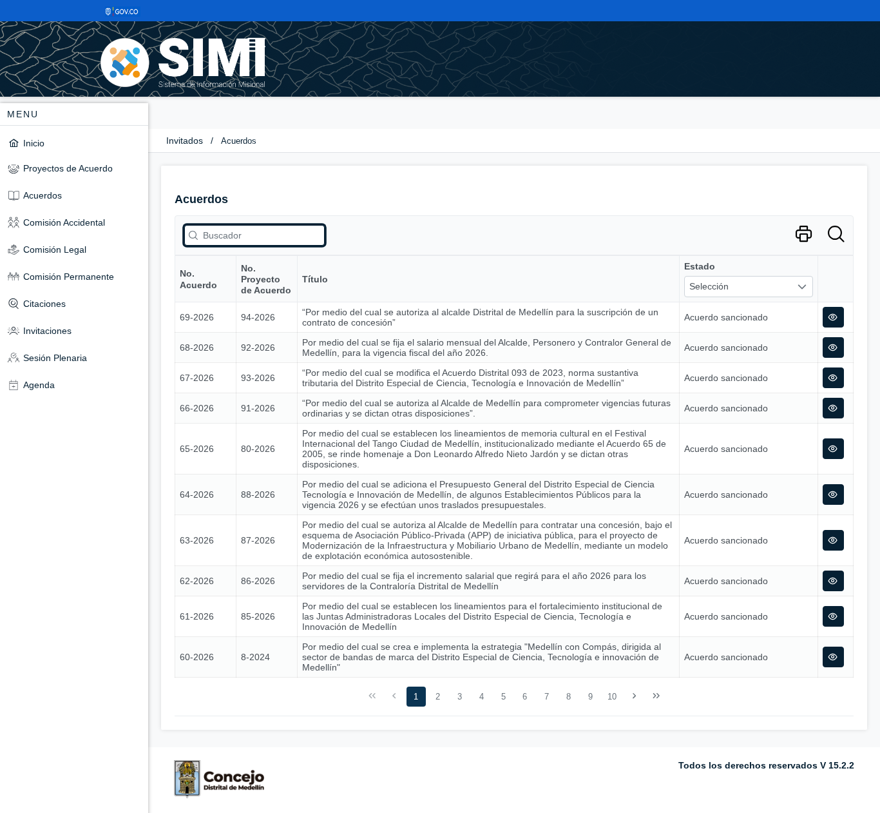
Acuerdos (238, 141)
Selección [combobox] (709, 286)
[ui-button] (833, 317)
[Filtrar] (836, 234)
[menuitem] (74, 143)
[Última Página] (655, 696)
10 (612, 696)
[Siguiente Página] (634, 696)
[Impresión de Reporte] (804, 234)
